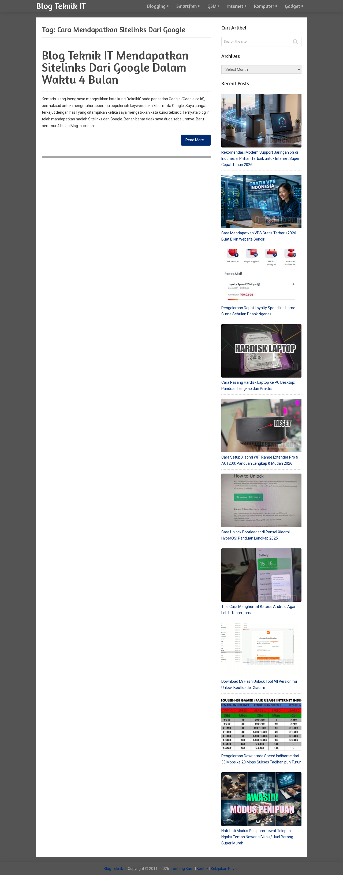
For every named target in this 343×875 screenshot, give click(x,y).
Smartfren (186, 6)
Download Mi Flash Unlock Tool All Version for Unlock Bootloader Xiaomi (259, 684)
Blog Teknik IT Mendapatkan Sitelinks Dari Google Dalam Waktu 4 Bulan (115, 67)
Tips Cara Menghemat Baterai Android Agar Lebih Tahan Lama (258, 609)
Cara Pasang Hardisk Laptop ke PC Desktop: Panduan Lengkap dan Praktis (258, 385)
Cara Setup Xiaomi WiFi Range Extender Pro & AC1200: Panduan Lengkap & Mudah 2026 (259, 460)
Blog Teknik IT (61, 5)
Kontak (202, 868)
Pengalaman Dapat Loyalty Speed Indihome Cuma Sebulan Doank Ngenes (258, 311)
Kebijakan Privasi (225, 868)
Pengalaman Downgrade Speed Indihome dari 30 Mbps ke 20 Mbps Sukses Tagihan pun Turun (261, 759)
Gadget (292, 6)
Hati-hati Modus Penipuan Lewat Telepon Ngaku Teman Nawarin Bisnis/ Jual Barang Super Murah (257, 837)
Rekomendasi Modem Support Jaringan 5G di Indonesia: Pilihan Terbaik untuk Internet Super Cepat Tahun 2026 (260, 158)
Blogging (156, 6)
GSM (212, 6)
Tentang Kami (182, 868)
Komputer (264, 6)
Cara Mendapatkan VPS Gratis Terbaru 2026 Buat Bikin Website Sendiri (258, 236)
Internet (235, 6)
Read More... (195, 140)
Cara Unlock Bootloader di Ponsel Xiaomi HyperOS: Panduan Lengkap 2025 (255, 535)
